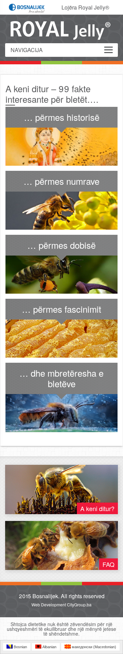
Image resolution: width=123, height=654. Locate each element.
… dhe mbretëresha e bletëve (61, 378)
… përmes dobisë (61, 245)
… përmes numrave (61, 181)
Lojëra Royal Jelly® (85, 7)
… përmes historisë (61, 117)
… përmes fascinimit (61, 309)
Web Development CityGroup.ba (61, 604)
